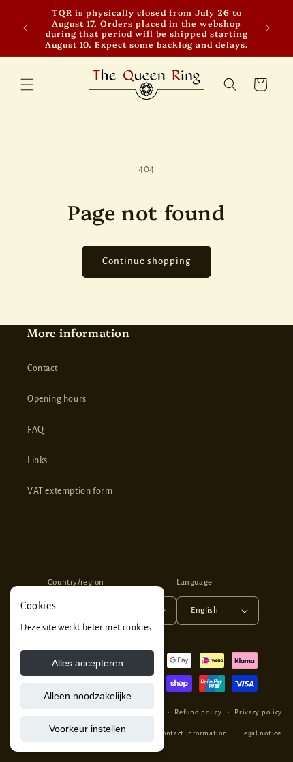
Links (37, 460)
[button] (27, 85)
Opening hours (57, 399)
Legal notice (260, 733)
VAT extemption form (69, 491)
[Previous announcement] (25, 28)
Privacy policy (258, 712)
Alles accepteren (87, 663)
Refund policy (197, 712)
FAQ (35, 430)
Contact (42, 368)
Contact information (192, 733)
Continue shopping (146, 261)
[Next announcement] (268, 28)
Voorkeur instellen (87, 728)
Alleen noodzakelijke (88, 695)
